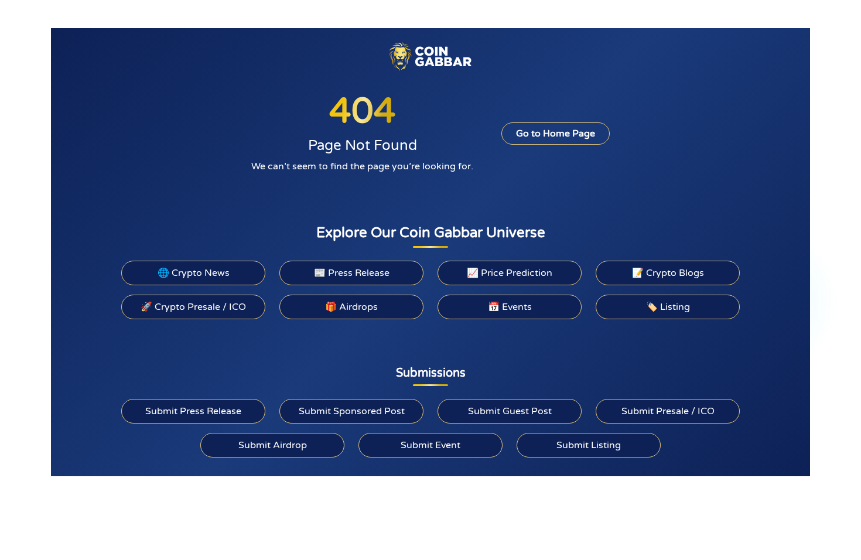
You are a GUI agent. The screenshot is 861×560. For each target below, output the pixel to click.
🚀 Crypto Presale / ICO (193, 307)
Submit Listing (588, 445)
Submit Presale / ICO (668, 411)
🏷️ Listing (668, 307)
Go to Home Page (555, 133)
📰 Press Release (352, 273)
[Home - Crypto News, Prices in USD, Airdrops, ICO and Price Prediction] (431, 56)
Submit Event (430, 445)
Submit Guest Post (510, 411)
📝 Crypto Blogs (668, 273)
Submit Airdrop (272, 445)
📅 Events (510, 307)
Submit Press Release (193, 411)
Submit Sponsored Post (352, 411)
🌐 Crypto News (194, 273)
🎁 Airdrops (351, 307)
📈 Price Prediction (509, 273)
